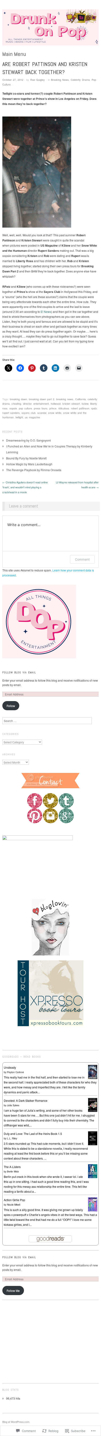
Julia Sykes (13, 1105)
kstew (85, 403)
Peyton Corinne (15, 1072)
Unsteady (10, 1067)
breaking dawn (18, 399)
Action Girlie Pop (14, 1200)
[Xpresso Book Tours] (50, 993)
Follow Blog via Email (19, 672)
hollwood (56, 403)
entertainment (41, 403)
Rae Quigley (37, 80)
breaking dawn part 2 (41, 399)
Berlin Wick (13, 1171)
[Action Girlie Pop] (92, 1204)
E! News (46, 312)
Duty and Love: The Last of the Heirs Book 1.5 (33, 1134)
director (27, 403)
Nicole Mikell (13, 1204)
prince (52, 408)
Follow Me (13, 1290)
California (80, 399)
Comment (82, 559)
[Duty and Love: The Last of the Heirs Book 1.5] (92, 1138)
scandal (41, 413)
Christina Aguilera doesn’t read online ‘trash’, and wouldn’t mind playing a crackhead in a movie (25, 487)
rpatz (94, 408)
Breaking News (60, 80)
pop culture (25, 408)
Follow (11, 706)
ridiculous (63, 408)
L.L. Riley (12, 1138)
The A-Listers (12, 1167)
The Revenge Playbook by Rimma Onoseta (33, 470)
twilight (19, 417)
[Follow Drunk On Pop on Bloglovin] (50, 927)
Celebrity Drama (80, 80)
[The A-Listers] (92, 1170)
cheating (16, 403)
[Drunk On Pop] (50, 29)
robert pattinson (80, 408)
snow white (54, 413)
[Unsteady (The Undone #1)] (92, 1072)
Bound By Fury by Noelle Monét (26, 458)
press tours (40, 408)
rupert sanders (11, 413)
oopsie (13, 408)
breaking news (64, 399)
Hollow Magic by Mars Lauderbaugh (29, 464)
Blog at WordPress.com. (16, 1422)
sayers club (28, 413)
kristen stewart (71, 403)
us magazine (32, 417)
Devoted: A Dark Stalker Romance (25, 1100)
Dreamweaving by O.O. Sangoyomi (28, 440)
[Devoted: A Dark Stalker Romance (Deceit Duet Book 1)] (92, 1104)
